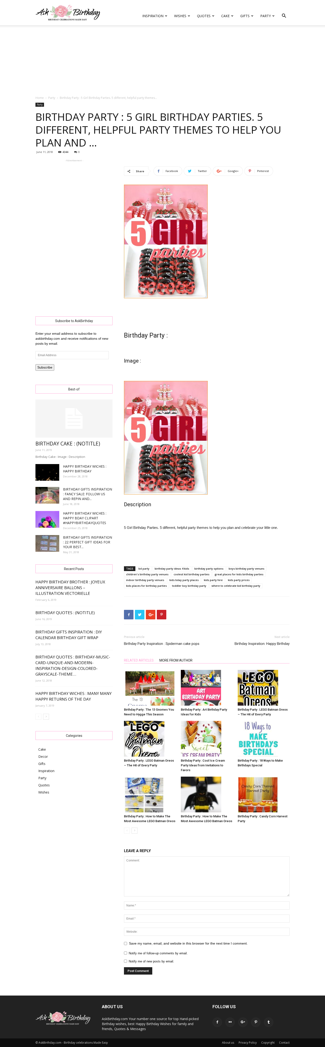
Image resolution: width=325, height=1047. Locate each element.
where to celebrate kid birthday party (236, 585)
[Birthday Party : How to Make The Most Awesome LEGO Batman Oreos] (150, 794)
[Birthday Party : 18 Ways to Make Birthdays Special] (264, 739)
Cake (225, 16)
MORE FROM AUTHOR (175, 660)
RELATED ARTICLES (139, 660)
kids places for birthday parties (146, 585)
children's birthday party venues (147, 574)
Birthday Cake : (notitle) (67, 443)
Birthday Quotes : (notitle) (65, 612)
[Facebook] (217, 1022)
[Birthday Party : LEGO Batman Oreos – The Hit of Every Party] (264, 688)
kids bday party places (184, 580)
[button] (284, 16)
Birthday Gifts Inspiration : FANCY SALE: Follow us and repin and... (87, 494)
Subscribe (44, 367)
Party (265, 16)
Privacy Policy (248, 1043)
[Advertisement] (162, 61)
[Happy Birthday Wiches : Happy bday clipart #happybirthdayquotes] (47, 519)
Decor (43, 756)
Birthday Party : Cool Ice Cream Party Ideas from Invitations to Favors (203, 765)
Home (39, 98)
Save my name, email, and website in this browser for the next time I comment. (188, 943)
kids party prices (239, 580)
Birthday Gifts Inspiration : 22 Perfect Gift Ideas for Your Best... (87, 542)
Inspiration (152, 16)
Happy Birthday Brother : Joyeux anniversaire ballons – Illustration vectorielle (70, 587)
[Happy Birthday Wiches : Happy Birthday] (47, 472)
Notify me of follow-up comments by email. (158, 953)
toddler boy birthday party (189, 585)
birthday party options (208, 568)
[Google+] (243, 1022)
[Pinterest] (256, 1022)
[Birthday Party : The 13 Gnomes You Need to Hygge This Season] (150, 688)
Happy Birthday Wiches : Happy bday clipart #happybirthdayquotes (84, 518)
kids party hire (213, 580)
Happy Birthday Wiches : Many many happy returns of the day (73, 696)
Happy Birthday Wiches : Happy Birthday (84, 468)
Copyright (268, 1043)
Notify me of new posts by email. (151, 961)
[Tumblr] (268, 1022)
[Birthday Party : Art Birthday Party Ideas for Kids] (207, 688)
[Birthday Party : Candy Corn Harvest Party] (264, 794)
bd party (143, 568)
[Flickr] (230, 1022)
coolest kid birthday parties (191, 574)
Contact (284, 1043)
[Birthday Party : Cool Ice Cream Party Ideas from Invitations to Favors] (207, 739)
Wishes (180, 16)
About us (228, 1043)
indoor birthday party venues (145, 580)
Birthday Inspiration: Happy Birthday (262, 644)
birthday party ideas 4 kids (172, 568)
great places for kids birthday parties (239, 574)
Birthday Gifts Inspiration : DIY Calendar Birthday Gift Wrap (68, 634)
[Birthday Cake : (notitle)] (74, 419)
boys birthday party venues (246, 568)
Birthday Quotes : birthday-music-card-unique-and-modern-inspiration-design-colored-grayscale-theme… (72, 665)
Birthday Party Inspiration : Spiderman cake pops (161, 644)
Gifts (245, 16)
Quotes (204, 16)
